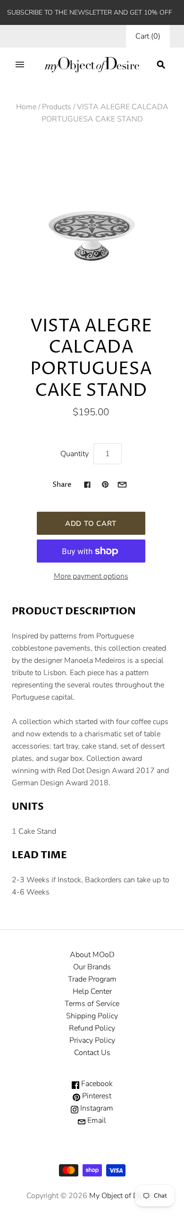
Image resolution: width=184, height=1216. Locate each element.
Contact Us (92, 1052)
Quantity (74, 454)
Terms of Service (92, 1004)
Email (95, 1120)
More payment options (91, 576)
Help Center (92, 991)
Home (26, 107)
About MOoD (92, 955)
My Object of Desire (121, 1196)
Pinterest (95, 1096)
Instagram (95, 1108)
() (147, 36)
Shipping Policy (92, 1016)
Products (56, 107)
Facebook (96, 1084)
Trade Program (92, 979)
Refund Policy (92, 1028)
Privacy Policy (92, 1040)
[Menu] (19, 64)
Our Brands (92, 967)
